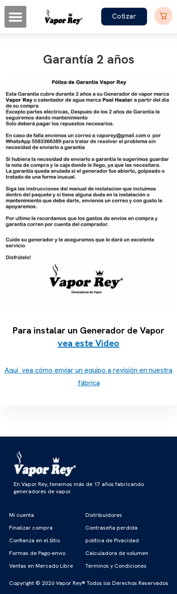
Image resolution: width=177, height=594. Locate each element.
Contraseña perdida (111, 527)
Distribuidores (103, 515)
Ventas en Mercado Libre (41, 565)
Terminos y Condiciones (116, 565)
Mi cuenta (21, 515)
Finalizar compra (31, 527)
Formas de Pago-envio (37, 553)
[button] (15, 17)
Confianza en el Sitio (34, 540)
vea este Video (88, 343)
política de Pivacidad (112, 540)
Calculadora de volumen (116, 553)
